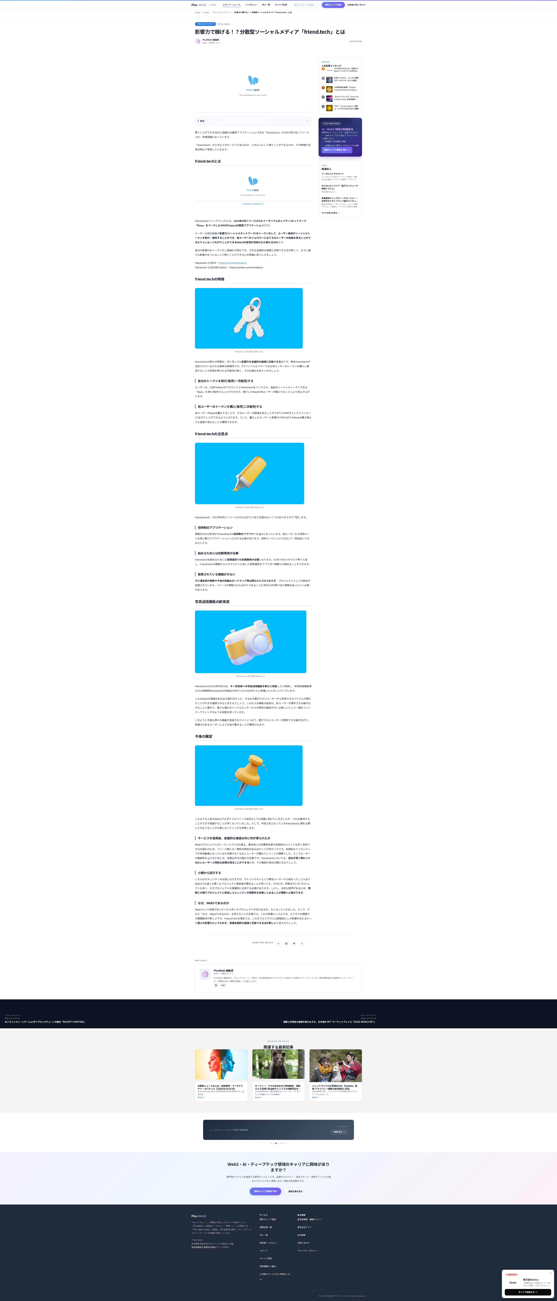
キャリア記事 (281, 4)
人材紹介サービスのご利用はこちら (275, 1277)
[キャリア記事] (276, 1143)
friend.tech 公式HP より (253, 204)
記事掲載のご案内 (268, 1266)
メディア (264, 1250)
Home (197, 12)
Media (206, 12)
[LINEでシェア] (294, 944)
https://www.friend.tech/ (233, 263)
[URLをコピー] (302, 944)
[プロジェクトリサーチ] (271, 1143)
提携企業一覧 (266, 1227)
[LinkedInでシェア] (286, 944)
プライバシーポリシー (307, 1250)
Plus (203, 5)
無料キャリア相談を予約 (265, 1191)
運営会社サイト (304, 1227)
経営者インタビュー (269, 1243)
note (223, 985)
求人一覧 (266, 4)
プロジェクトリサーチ (221, 12)
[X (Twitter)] (216, 985)
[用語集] (283, 1143)
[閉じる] (550, 1273)
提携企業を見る (295, 1191)
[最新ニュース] (278, 1143)
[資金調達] (285, 1143)
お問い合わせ (303, 1243)
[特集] (281, 1143)
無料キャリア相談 (333, 5)
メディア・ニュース (231, 4)
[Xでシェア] (278, 944)
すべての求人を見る (329, 213)
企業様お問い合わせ (356, 5)
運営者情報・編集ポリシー (309, 1219)
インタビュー (251, 4)
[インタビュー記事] (273, 1143)
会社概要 (301, 1235)
